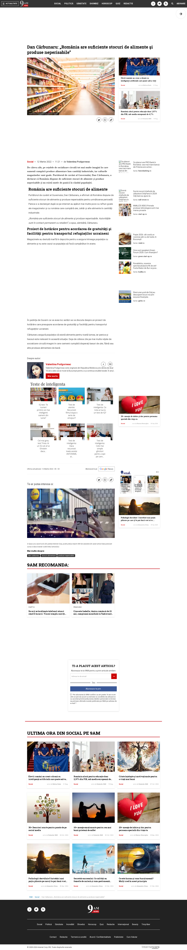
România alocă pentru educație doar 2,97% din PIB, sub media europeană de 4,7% (92, 779)
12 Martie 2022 (44, 161)
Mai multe (53, 376)
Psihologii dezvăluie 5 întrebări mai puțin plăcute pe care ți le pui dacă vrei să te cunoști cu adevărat (138, 520)
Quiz (118, 3)
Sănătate (81, 3)
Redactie (128, 3)
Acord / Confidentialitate (100, 937)
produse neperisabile (66, 556)
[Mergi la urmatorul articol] (180, 13)
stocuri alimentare (49, 556)
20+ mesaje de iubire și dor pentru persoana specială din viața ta (135, 829)
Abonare (181, 3)
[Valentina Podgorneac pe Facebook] (103, 364)
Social (57, 3)
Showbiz (94, 3)
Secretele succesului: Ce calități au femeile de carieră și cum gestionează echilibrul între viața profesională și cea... (92, 882)
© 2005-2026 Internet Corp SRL (39, 947)
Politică (68, 3)
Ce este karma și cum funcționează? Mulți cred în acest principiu (136, 880)
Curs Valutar (132, 937)
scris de (144, 85)
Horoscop (107, 3)
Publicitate (118, 937)
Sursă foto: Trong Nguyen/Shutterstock (43, 114)
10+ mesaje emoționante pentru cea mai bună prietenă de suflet (92, 829)
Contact (53, 937)
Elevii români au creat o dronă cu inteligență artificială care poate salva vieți (47, 779)
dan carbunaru (33, 556)
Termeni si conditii (78, 937)
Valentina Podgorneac (78, 161)
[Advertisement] (139, 182)
